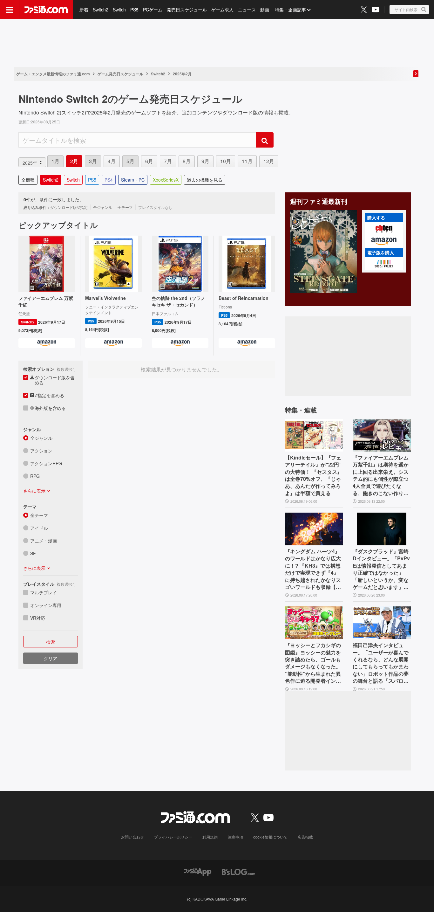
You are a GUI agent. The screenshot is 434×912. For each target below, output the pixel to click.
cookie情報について (270, 836)
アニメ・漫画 (43, 540)
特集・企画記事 (290, 9)
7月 (168, 161)
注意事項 (235, 836)
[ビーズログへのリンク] (238, 871)
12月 (268, 161)
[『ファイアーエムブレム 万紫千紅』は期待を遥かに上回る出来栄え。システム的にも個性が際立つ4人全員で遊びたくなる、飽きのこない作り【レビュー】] (382, 435)
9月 (205, 161)
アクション (41, 450)
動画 (264, 9)
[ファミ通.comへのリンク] (46, 9)
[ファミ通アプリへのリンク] (197, 871)
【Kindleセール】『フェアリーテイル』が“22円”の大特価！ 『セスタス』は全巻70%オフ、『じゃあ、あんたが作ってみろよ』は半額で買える (313, 475)
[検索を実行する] (265, 140)
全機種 (28, 179)
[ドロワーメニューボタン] (9, 9)
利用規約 (210, 836)
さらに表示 (34, 490)
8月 (187, 161)
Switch (119, 9)
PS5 (134, 9)
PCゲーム (152, 9)
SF (33, 553)
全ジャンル (41, 437)
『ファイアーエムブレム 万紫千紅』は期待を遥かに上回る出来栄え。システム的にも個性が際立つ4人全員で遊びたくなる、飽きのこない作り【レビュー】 (381, 475)
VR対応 (37, 617)
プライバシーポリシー (173, 836)
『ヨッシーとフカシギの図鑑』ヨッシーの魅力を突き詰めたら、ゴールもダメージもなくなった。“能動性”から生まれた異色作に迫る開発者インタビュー (313, 663)
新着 (83, 9)
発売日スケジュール (187, 9)
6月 (149, 161)
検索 (50, 642)
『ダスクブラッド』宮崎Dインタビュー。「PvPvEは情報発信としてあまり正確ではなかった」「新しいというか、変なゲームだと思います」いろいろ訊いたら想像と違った (381, 569)
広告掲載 (305, 836)
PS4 (109, 179)
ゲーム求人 (222, 9)
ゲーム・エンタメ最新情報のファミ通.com (53, 74)
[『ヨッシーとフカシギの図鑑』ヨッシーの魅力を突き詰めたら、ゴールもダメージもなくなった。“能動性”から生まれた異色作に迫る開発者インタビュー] (314, 622)
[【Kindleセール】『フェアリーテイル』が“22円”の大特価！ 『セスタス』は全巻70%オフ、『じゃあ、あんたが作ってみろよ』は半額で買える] (314, 435)
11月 (247, 161)
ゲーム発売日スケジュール (120, 74)
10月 (225, 161)
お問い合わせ (132, 836)
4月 (112, 161)
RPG (35, 476)
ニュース (247, 9)
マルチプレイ (43, 592)
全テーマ (39, 515)
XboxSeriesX (166, 179)
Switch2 (100, 9)
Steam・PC (133, 179)
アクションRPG (46, 463)
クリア (50, 658)
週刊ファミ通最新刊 (318, 201)
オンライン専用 (45, 605)
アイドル (39, 527)
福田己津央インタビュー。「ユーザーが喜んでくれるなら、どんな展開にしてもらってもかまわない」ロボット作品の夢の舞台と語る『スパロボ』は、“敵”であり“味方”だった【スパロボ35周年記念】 (381, 663)
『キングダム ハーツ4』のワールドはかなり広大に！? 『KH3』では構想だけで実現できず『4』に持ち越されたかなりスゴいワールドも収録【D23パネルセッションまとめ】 (313, 569)
